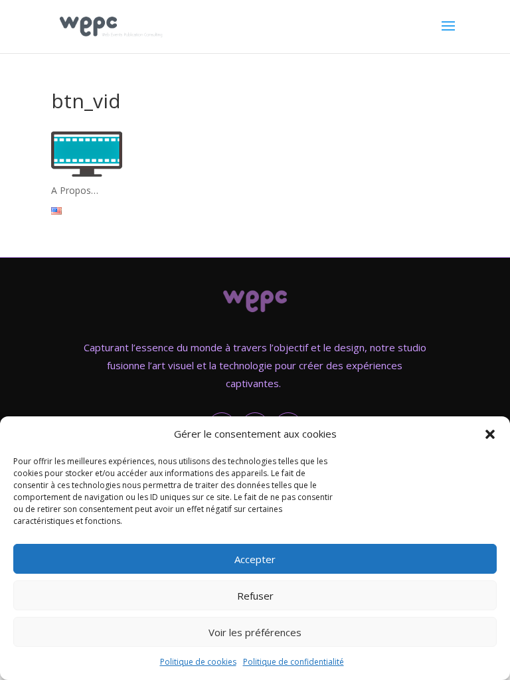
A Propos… (74, 190)
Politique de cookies (198, 661)
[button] (490, 434)
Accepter (255, 559)
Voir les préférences (255, 632)
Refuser (255, 595)
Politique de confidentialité (293, 661)
